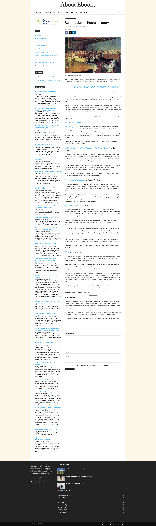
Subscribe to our (46, 77)
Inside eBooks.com (76, 12)
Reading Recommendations (70, 18)
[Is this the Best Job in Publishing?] (61, 471)
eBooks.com (39, 12)
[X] (70, 32)
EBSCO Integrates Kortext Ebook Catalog (47, 429)
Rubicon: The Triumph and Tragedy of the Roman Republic (87, 148)
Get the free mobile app (41, 59)
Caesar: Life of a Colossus (75, 180)
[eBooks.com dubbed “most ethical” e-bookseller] (61, 478)
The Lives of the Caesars (74, 206)
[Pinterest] (39, 482)
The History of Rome (73, 123)
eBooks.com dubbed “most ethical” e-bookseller (79, 476)
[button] (119, 12)
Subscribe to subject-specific (47, 80)
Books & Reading (63, 12)
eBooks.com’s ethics (40, 66)
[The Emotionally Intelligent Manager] (61, 486)
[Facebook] (66, 32)
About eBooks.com (50, 12)
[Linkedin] (74, 32)
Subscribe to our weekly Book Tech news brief (47, 455)
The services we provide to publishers (44, 62)
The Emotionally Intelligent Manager (75, 483)
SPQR (67, 252)
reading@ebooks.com (41, 478)
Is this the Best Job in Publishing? (75, 469)
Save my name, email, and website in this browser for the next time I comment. (87, 365)
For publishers (88, 12)
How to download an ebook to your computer (47, 55)
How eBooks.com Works (41, 52)
